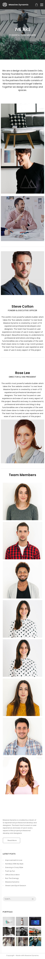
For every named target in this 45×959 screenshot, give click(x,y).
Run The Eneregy (12, 878)
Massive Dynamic (12, 882)
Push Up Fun (10, 871)
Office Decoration (12, 874)
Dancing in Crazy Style (14, 867)
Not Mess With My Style (14, 864)
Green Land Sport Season (15, 885)
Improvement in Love (13, 860)
